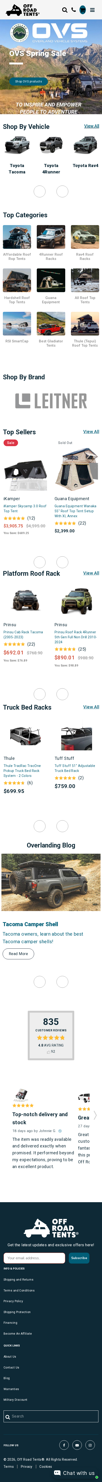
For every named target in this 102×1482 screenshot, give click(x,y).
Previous (40, 191)
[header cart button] (82, 10)
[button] (95, 1114)
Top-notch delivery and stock (40, 1118)
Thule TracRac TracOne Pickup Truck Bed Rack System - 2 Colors (22, 771)
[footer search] (8, 1417)
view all (91, 431)
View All (91, 125)
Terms (9, 1466)
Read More (18, 954)
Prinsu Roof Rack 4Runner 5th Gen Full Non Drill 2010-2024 (76, 637)
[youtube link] (77, 1445)
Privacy (26, 1466)
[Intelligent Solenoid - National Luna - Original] (20, 1095)
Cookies (45, 1466)
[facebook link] (64, 1445)
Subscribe (79, 1258)
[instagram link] (90, 1445)
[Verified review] (60, 1131)
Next (62, 191)
